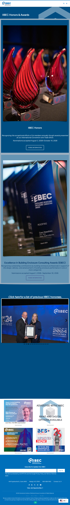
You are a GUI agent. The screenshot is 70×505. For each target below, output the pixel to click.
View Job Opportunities (34, 488)
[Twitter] (34, 485)
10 (41, 344)
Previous (4, 320)
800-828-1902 (47, 481)
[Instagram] (37, 485)
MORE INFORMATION (35, 147)
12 (45, 344)
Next (66, 320)
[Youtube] (40, 485)
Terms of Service (51, 473)
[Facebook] (29, 485)
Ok (35, 502)
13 (47, 344)
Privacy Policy (40, 473)
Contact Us (57, 481)
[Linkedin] (31, 485)
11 (43, 344)
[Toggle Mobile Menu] (67, 3)
